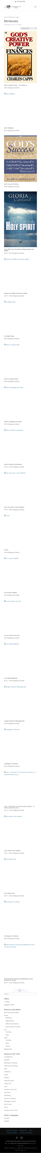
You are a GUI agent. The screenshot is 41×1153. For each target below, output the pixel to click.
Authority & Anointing (10, 1066)
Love (5, 1086)
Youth (6, 1107)
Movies (8, 1046)
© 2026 (7, 1141)
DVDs (6, 1038)
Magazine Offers (9, 1005)
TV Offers (7, 1002)
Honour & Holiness (10, 1098)
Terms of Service (26, 1133)
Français (6, 1118)
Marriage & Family (9, 1101)
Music (7, 1035)
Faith (5, 1069)
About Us (23, 1130)
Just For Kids (8, 1104)
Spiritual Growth (9, 1081)
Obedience (7, 1072)
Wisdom (6, 1078)
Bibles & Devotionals (12, 1024)
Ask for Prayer (11, 1130)
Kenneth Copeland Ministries (20, 1143)
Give (30, 1130)
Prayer (6, 1075)
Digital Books (10, 1021)
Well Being (7, 1095)
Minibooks (12, 17)
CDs (5, 1030)
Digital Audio (8, 1049)
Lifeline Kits (7, 1083)
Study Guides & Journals (13, 1027)
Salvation (7, 1060)
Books (6, 1015)
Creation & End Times (11, 1110)
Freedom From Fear (10, 1089)
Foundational (8, 1057)
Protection (7, 1092)
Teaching (8, 1032)
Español (6, 1121)
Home (6, 17)
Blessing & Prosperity (10, 1063)
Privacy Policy (12, 1133)
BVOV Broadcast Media (11, 1012)
